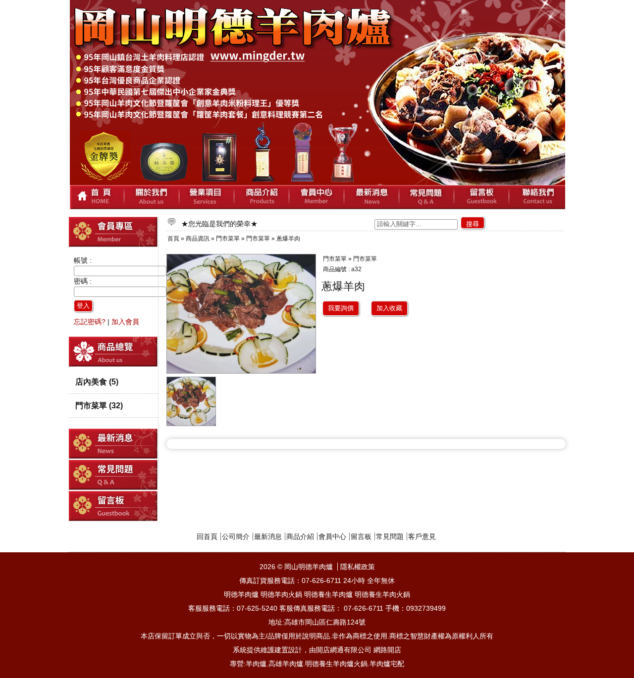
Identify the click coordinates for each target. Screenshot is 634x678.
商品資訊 (198, 238)
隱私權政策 (357, 567)
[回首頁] (97, 197)
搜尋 (472, 224)
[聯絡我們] (537, 197)
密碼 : (83, 281)
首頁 (173, 238)
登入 (83, 305)
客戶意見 (422, 536)
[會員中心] (316, 197)
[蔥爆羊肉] (191, 424)
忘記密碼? (90, 322)
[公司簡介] (151, 197)
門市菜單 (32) (99, 405)
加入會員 (125, 322)
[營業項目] (206, 197)
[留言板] (481, 197)
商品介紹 (300, 536)
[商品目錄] (113, 365)
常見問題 (390, 536)
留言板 (361, 536)
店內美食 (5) (96, 381)
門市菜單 (228, 238)
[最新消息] (371, 197)
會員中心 (332, 536)
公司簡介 (236, 536)
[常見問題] (426, 197)
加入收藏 (389, 308)
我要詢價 (341, 308)
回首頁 (207, 536)
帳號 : (83, 260)
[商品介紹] (261, 197)
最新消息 (268, 536)
